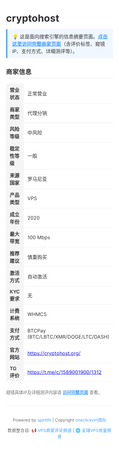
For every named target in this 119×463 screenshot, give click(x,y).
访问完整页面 (75, 392)
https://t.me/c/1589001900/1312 (64, 372)
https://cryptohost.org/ (54, 353)
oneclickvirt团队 (90, 420)
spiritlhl (44, 420)
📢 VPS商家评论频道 (51, 430)
